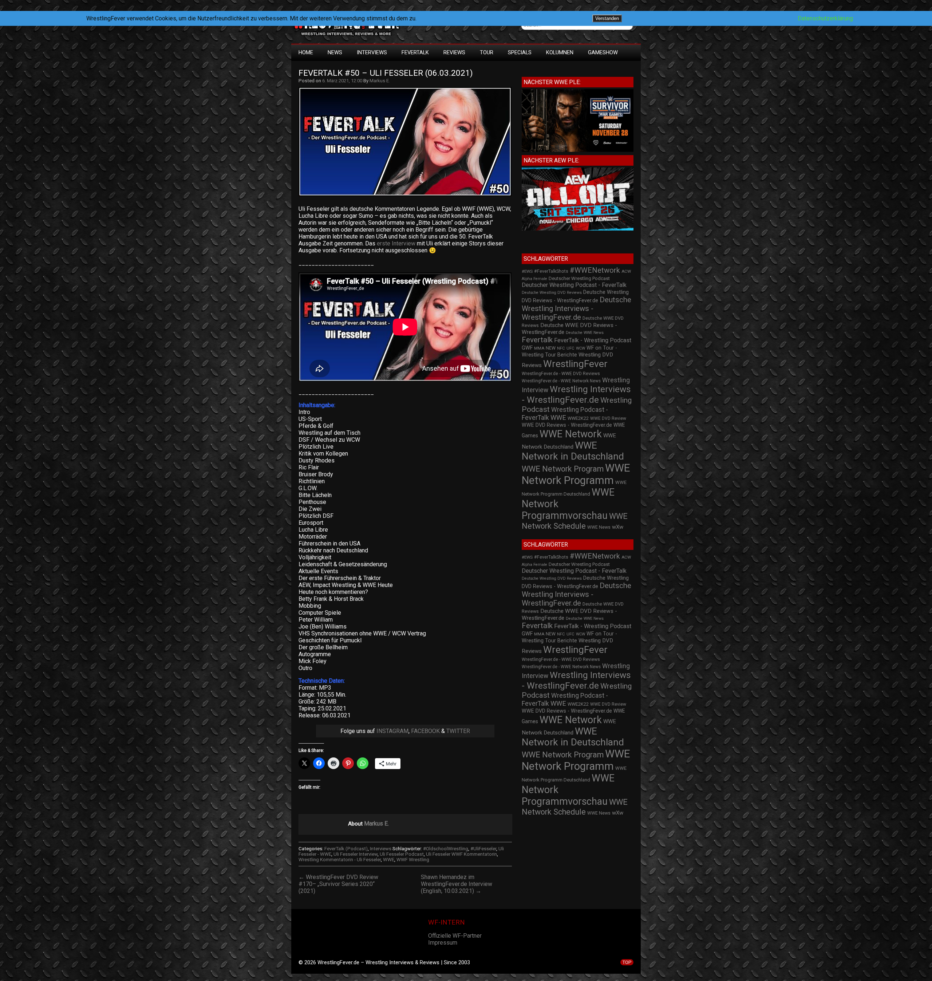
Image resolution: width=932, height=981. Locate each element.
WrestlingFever (575, 364)
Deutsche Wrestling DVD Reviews (552, 292)
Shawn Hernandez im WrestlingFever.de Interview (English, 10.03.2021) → (456, 884)
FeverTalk (415, 52)
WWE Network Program (563, 468)
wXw (617, 527)
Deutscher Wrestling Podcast (579, 278)
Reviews (454, 52)
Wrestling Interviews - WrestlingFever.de (576, 394)
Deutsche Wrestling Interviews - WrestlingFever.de (576, 308)
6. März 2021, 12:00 (342, 80)
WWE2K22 (578, 418)
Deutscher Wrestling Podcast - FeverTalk (574, 284)
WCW (580, 348)
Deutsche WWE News (585, 332)
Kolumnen (559, 52)
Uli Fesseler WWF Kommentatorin (461, 854)
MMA (539, 348)
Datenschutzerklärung (825, 18)
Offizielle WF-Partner (455, 935)
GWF (527, 348)
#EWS (527, 271)
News (335, 52)
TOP (627, 962)
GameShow (603, 52)
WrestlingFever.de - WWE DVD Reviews (561, 373)
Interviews (372, 52)
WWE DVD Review (608, 418)
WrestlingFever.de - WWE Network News (561, 380)
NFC (561, 348)
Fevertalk (537, 339)
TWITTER (458, 731)
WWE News (599, 527)
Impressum (442, 942)
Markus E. (380, 80)
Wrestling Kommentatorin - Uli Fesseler (340, 859)
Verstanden (607, 18)
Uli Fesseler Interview (355, 854)
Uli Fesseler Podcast (402, 854)
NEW (551, 348)
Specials (520, 52)
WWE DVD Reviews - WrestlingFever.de (567, 425)
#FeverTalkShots (551, 271)
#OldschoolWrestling (445, 848)
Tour (486, 52)
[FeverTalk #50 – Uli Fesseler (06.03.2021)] (409, 196)
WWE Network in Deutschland (573, 451)
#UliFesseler (483, 848)
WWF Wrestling (412, 859)
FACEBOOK (425, 731)
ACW (626, 271)
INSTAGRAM (392, 731)
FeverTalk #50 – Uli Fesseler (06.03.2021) (386, 73)
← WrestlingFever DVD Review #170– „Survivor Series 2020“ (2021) (338, 884)
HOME (306, 52)
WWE (388, 859)
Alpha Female (534, 278)
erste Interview (396, 243)
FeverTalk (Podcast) (346, 848)
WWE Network (571, 434)
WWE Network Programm (576, 474)
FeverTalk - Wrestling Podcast (592, 340)
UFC (570, 348)
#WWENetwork (595, 270)
